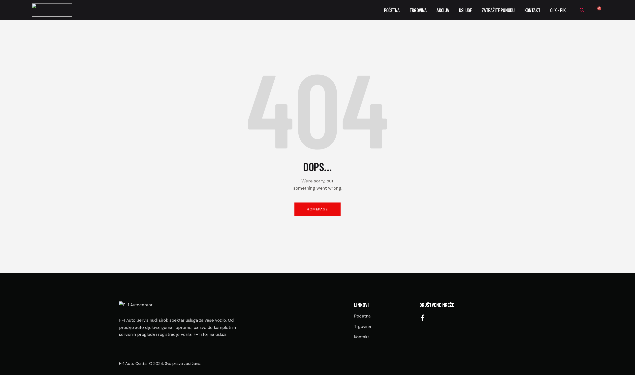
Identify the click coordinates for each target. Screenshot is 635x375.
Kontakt (532, 10)
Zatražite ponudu (498, 10)
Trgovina (418, 10)
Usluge (465, 10)
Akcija (443, 10)
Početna (392, 10)
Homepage (317, 209)
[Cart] (598, 10)
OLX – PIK (558, 10)
